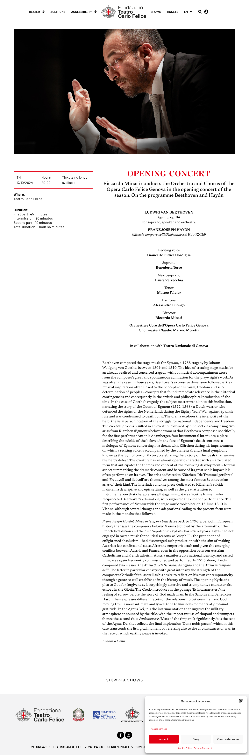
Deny (196, 739)
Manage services (159, 728)
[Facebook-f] (120, 735)
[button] (241, 701)
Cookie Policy (185, 748)
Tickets (172, 11)
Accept (163, 739)
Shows (156, 11)
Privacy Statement (203, 748)
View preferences (228, 739)
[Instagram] (128, 735)
